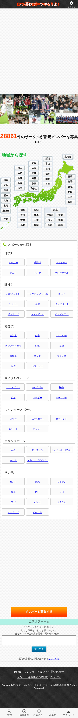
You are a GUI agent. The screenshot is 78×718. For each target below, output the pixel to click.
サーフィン (37, 450)
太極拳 (13, 356)
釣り (37, 492)
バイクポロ (37, 387)
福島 (70, 202)
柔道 (61, 345)
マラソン (61, 481)
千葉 (60, 215)
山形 (70, 197)
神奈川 (50, 215)
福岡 (6, 180)
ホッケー (37, 429)
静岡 (36, 225)
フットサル (61, 262)
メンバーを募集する (39, 611)
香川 (22, 215)
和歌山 (33, 188)
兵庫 (34, 168)
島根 (20, 178)
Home (17, 671)
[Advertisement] (39, 51)
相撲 (13, 366)
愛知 (36, 209)
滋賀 (34, 178)
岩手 (70, 181)
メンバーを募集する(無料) (32, 677)
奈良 (34, 183)
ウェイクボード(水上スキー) (61, 451)
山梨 (47, 179)
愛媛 (22, 220)
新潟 (47, 158)
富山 (47, 163)
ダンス (13, 481)
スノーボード (37, 418)
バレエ (37, 502)
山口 (20, 188)
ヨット (13, 460)
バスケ (37, 272)
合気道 (13, 335)
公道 (13, 397)
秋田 (70, 191)
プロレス (61, 356)
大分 (6, 200)
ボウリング (13, 314)
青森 (70, 176)
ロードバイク (13, 387)
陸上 (13, 492)
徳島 (22, 209)
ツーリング (61, 397)
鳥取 (20, 183)
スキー (13, 418)
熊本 (6, 195)
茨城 (60, 220)
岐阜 (36, 215)
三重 (36, 220)
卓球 (37, 304)
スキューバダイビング (37, 461)
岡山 (20, 167)
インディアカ (62, 314)
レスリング (37, 366)
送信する (39, 649)
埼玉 (50, 220)
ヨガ (13, 502)
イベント (37, 512)
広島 (20, 173)
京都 (34, 173)
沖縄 (6, 219)
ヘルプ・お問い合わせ (50, 671)
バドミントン (13, 294)
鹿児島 (5, 210)
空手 (37, 335)
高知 (22, 225)
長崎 (6, 190)
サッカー (13, 262)
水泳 (13, 450)
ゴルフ (61, 294)
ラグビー (13, 304)
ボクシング (61, 335)
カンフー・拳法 (13, 345)
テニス (13, 272)
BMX (61, 387)
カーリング (61, 418)
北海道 (68, 156)
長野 (47, 184)
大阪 (34, 163)
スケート (13, 429)
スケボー (37, 397)
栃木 (50, 225)
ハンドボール (37, 314)
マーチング (13, 512)
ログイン (71, 4)
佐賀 (6, 185)
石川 (47, 168)
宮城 (70, 186)
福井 (47, 174)
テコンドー (37, 356)
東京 (55, 209)
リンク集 (29, 671)
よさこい (61, 502)
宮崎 (6, 205)
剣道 (37, 345)
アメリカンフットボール (37, 295)
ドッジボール (62, 304)
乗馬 (37, 481)
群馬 (60, 225)
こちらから (53, 658)
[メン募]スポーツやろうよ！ (39, 4)
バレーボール (62, 272)
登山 (61, 492)
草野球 (37, 262)
